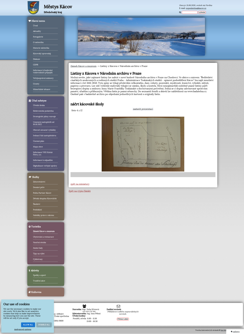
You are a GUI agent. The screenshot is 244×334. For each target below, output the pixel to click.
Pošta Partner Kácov (42, 193)
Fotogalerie (38, 37)
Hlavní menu (38, 21)
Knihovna (36, 292)
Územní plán (38, 141)
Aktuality (37, 31)
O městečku (38, 42)
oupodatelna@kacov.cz (196, 8)
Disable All (44, 325)
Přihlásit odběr (123, 319)
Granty (36, 84)
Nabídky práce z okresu (43, 215)
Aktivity (34, 270)
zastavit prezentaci (143, 109)
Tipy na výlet (38, 253)
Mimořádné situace (41, 89)
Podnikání (37, 210)
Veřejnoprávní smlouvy (43, 78)
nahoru (236, 331)
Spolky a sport (39, 275)
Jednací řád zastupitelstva (44, 135)
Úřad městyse (39, 100)
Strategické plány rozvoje (44, 116)
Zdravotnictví (39, 182)
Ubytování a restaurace (43, 237)
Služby (35, 177)
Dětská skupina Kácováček (45, 198)
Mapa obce (38, 147)
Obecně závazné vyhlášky (44, 130)
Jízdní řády (38, 248)
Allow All (28, 325)
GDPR (35, 65)
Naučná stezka (39, 242)
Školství (36, 204)
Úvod (35, 26)
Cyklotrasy (38, 259)
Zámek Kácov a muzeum (44, 231)
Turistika (36, 226)
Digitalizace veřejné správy (45, 166)
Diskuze (36, 59)
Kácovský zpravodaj (42, 53)
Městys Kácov (58, 6)
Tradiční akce (39, 281)
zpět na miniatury (80, 184)
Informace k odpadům (43, 160)
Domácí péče (38, 187)
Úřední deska (39, 105)
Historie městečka (41, 48)
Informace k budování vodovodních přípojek (42, 71)
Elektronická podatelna (43, 111)
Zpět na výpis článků (80, 191)
